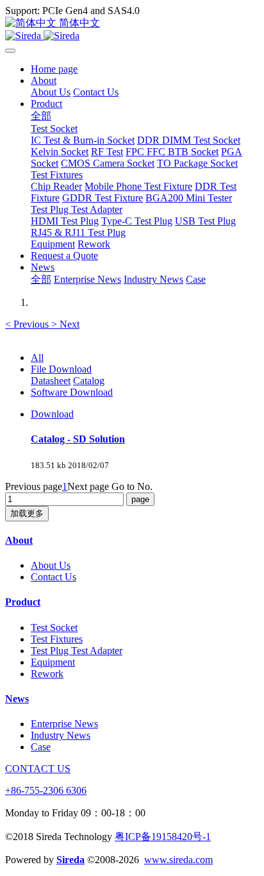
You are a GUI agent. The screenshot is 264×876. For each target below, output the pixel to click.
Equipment (53, 662)
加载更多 (27, 513)
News (17, 698)
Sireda (70, 859)
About (19, 540)
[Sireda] (132, 36)
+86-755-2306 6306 (46, 790)
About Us (50, 565)
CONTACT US (37, 768)
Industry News (60, 735)
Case (41, 746)
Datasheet (50, 380)
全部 (41, 115)
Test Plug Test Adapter (76, 650)
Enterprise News (64, 723)
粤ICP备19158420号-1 (163, 836)
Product (22, 601)
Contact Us (53, 576)
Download (52, 414)
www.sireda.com (178, 859)
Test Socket (54, 627)
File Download (61, 369)
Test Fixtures (57, 639)
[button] (28, 324)
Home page (54, 68)
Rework (47, 673)
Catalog (88, 380)
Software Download (72, 392)
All (37, 357)
